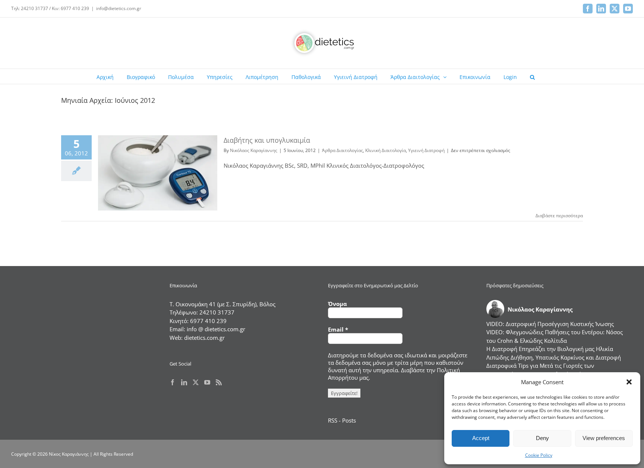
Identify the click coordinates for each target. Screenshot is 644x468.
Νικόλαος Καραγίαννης (253, 150)
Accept (480, 438)
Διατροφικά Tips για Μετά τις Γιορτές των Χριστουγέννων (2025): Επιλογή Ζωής (540, 370)
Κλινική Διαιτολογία (385, 150)
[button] (629, 382)
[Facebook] (173, 382)
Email (338, 329)
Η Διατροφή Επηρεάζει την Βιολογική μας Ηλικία (549, 348)
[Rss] (219, 382)
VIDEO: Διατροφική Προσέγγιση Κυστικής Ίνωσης (550, 324)
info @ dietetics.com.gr (216, 329)
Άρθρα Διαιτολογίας (342, 150)
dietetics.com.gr (204, 337)
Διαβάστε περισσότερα (559, 215)
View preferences (604, 438)
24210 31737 (216, 312)
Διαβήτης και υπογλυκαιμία (267, 140)
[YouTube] (207, 382)
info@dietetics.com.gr (118, 8)
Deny (542, 438)
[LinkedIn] (184, 382)
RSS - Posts (342, 420)
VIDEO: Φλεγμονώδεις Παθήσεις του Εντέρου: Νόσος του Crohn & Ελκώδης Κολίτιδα (554, 336)
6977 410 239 (208, 321)
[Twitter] (196, 382)
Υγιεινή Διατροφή (426, 150)
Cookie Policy (538, 455)
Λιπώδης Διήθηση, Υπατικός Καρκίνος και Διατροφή (553, 357)
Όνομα (337, 303)
